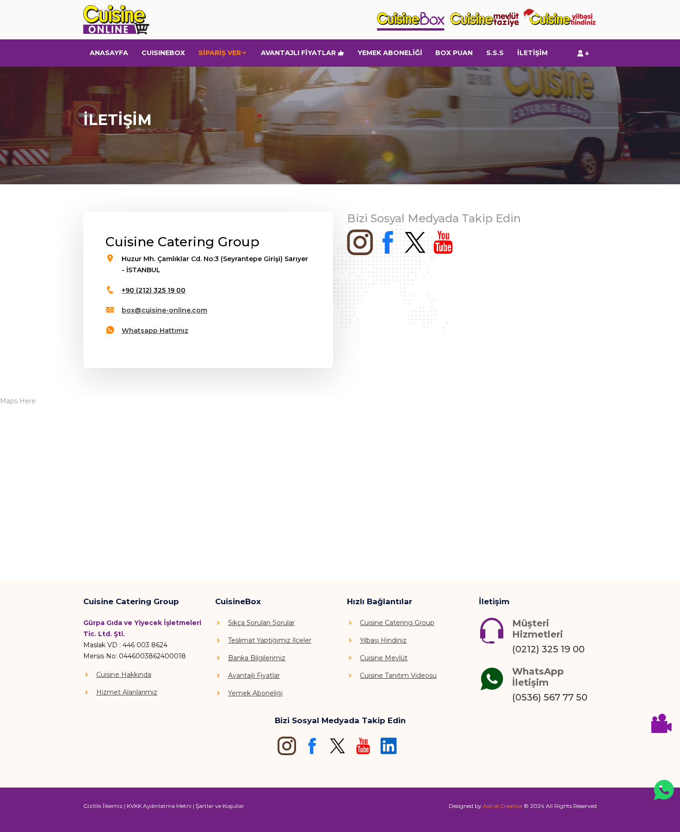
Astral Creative (502, 805)
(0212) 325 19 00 (548, 649)
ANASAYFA (109, 53)
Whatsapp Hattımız (155, 330)
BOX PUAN (454, 53)
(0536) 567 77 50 (549, 697)
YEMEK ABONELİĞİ (390, 53)
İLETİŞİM (532, 53)
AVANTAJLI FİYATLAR (299, 53)
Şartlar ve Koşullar (220, 805)
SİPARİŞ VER (219, 53)
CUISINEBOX (163, 53)
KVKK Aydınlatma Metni (159, 805)
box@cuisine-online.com (164, 310)
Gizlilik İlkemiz (103, 805)
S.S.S (495, 53)
